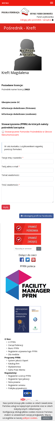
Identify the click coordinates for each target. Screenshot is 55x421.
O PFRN (12, 342)
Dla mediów (13, 354)
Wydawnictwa (14, 366)
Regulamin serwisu (16, 385)
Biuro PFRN (13, 348)
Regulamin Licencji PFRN (19, 376)
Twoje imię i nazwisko (12, 157)
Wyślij (5, 207)
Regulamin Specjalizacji (18, 379)
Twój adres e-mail (10, 166)
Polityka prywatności (17, 388)
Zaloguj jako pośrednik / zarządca (35, 19)
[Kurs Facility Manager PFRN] (28, 286)
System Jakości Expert (18, 360)
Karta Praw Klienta (16, 369)
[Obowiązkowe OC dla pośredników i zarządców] (27, 319)
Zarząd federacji (15, 345)
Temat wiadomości (10, 175)
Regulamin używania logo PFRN (22, 351)
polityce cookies (30, 418)
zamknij (46, 418)
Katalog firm (13, 363)
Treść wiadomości (10, 184)
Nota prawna (14, 382)
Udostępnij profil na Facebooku (37, 215)
